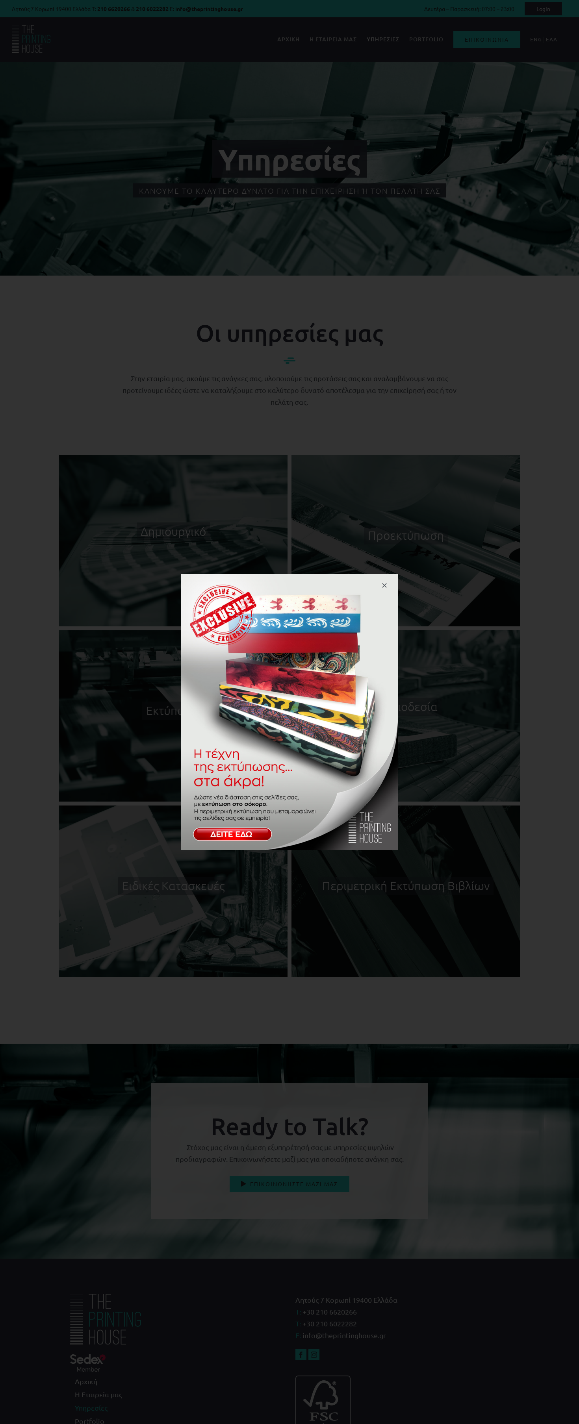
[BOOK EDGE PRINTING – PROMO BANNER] (289, 577)
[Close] (384, 585)
